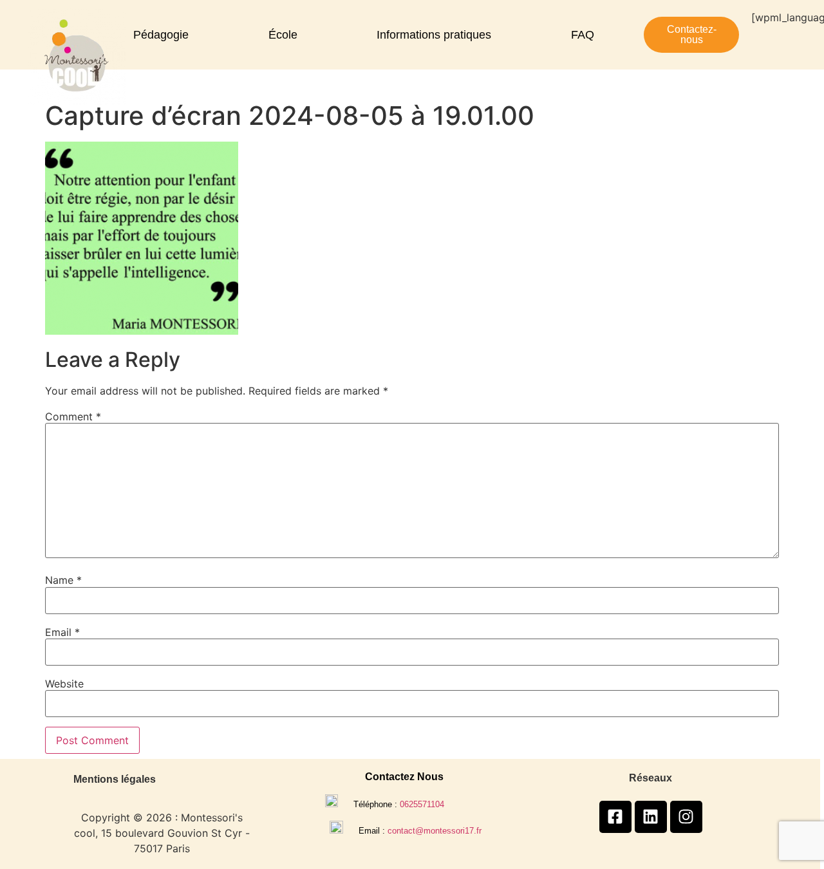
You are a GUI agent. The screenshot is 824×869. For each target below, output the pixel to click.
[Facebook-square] (615, 817)
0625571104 (422, 804)
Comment (73, 416)
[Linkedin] (651, 817)
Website (64, 683)
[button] (164, 35)
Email (62, 632)
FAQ (582, 34)
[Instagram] (686, 817)
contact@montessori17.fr (435, 831)
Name (63, 580)
